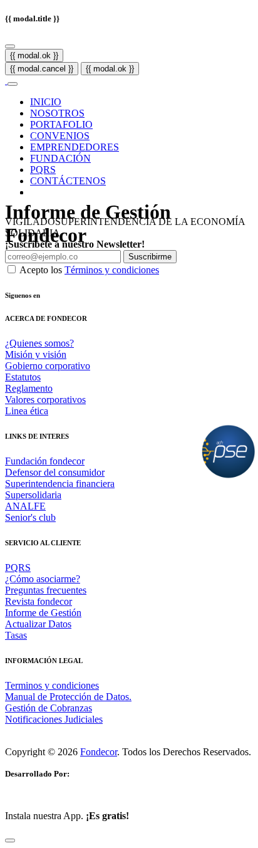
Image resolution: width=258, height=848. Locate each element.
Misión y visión (35, 354)
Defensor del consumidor (55, 472)
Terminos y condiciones (52, 685)
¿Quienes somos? (39, 343)
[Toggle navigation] (13, 84)
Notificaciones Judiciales (54, 719)
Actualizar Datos (38, 624)
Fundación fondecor (45, 461)
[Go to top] (10, 840)
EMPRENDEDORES (74, 147)
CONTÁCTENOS (68, 180)
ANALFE (25, 506)
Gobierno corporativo (47, 365)
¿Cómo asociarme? (42, 578)
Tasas (16, 635)
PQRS (43, 169)
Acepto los (89, 269)
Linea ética (26, 411)
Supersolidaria (33, 494)
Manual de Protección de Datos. (68, 696)
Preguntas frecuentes (45, 590)
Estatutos (23, 377)
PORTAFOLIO (61, 124)
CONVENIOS (60, 135)
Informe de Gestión (43, 612)
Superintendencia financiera (60, 483)
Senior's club (30, 517)
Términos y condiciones (111, 269)
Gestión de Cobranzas (48, 708)
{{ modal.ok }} (34, 55)
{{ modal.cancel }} (41, 68)
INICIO (45, 102)
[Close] (10, 46)
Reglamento (29, 388)
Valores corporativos (45, 399)
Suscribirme (150, 256)
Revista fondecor (38, 601)
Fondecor (98, 751)
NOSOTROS (57, 113)
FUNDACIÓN (60, 158)
